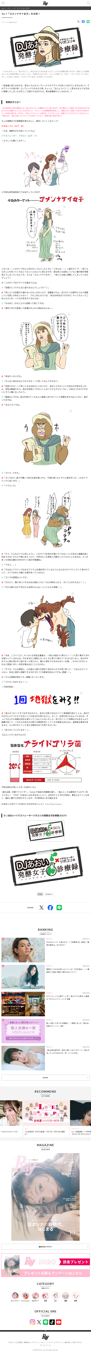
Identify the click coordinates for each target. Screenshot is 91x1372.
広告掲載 (19, 1342)
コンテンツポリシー (56, 1342)
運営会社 (68, 1342)
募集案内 (27, 1342)
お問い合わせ (77, 1342)
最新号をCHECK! (45, 1247)
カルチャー (9, 8)
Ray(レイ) (4, 8)
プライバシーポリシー (39, 1342)
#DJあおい (49, 894)
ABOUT (11, 1342)
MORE (45, 1078)
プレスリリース (45, 1345)
